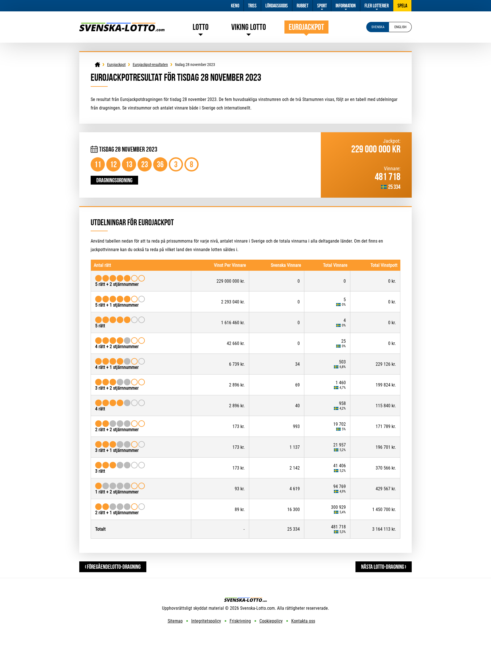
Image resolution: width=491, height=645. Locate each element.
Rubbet (302, 6)
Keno (235, 6)
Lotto (201, 27)
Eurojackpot (306, 27)
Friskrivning (240, 621)
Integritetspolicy (206, 621)
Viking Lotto (248, 27)
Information (346, 6)
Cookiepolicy (271, 621)
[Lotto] (97, 64)
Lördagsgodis (276, 6)
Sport (322, 6)
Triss (252, 6)
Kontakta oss (303, 621)
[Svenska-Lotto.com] (122, 25)
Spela (402, 6)
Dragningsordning (114, 180)
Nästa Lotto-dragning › (383, 566)
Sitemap (175, 621)
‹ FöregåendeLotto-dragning (113, 566)
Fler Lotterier (377, 6)
